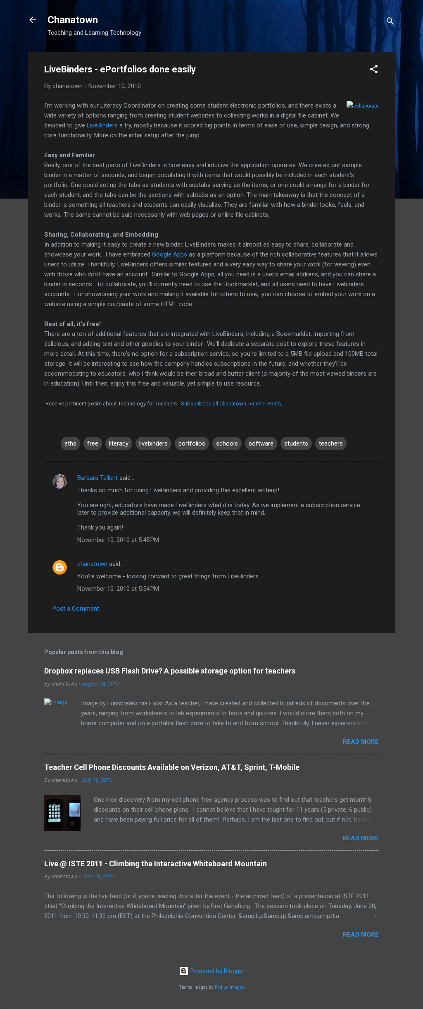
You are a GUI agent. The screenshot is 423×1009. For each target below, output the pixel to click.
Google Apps (169, 254)
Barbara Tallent (97, 478)
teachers (331, 443)
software (261, 443)
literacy (118, 443)
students (296, 443)
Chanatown (73, 20)
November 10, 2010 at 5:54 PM (118, 588)
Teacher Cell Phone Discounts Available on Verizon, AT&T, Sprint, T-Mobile (171, 767)
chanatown (92, 564)
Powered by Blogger (217, 971)
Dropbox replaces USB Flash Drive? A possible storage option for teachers (169, 670)
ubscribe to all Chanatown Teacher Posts (232, 403)
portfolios (191, 443)
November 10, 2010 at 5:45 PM (118, 540)
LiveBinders (103, 125)
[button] (374, 70)
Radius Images (229, 987)
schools (227, 443)
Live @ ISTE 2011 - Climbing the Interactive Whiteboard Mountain (155, 863)
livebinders (153, 443)
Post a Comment (75, 608)
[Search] (390, 22)
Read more (361, 741)
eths (70, 443)
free (92, 443)
